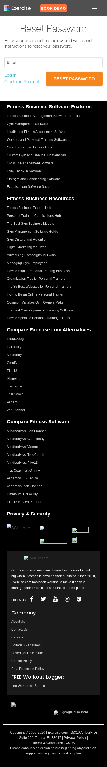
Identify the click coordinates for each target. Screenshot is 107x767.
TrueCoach (15, 394)
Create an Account (22, 81)
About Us (18, 621)
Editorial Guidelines (26, 645)
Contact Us (19, 629)
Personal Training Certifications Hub (34, 216)
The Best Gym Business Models (30, 224)
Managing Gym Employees (27, 263)
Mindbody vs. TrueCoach (25, 455)
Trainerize (14, 386)
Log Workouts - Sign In (28, 686)
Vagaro (12, 402)
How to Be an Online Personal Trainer (35, 294)
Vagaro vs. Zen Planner (24, 486)
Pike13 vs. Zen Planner (24, 502)
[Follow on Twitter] (43, 599)
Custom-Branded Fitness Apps (29, 147)
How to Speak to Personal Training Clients (38, 318)
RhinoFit (13, 378)
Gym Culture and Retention (27, 239)
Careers (17, 637)
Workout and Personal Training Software (37, 140)
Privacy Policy (75, 738)
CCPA (70, 743)
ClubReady (15, 339)
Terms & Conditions (47, 743)
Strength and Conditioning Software (33, 179)
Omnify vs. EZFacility (22, 494)
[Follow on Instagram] (67, 599)
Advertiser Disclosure (27, 653)
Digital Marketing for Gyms (26, 247)
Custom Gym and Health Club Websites (36, 155)
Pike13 (12, 371)
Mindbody (14, 355)
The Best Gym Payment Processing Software (40, 310)
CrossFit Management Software (30, 163)
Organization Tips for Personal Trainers (36, 279)
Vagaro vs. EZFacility (22, 478)
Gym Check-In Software (24, 171)
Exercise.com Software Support (30, 187)
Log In (10, 74)
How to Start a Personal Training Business (38, 271)
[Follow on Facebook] (31, 599)
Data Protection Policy (27, 669)
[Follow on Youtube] (55, 599)
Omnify (12, 363)
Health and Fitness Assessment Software (37, 132)
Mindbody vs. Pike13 (22, 463)
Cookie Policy (21, 661)
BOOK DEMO (53, 8)
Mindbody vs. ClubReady (25, 439)
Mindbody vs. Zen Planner (26, 431)
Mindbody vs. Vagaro (22, 447)
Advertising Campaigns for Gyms (31, 255)
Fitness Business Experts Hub (29, 208)
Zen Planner (16, 410)
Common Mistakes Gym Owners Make (35, 302)
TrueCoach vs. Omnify (23, 471)
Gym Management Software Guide (32, 232)
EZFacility (14, 347)
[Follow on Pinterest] (79, 599)
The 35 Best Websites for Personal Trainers (39, 286)
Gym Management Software (27, 124)
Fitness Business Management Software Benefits (43, 116)
